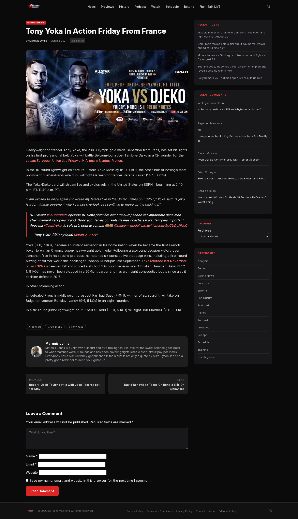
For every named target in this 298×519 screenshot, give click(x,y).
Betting (202, 268)
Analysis (203, 261)
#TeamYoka (52, 225)
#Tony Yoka (76, 326)
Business (203, 283)
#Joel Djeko (55, 326)
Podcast (203, 320)
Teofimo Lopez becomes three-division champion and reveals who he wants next (232, 68)
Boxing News (35, 22)
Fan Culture (205, 297)
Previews (203, 327)
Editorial (203, 290)
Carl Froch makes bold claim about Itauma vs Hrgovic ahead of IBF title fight (232, 45)
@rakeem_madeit (127, 225)
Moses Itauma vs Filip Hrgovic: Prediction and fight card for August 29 (233, 57)
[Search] (268, 6)
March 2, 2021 (85, 235)
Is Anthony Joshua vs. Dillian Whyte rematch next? (230, 109)
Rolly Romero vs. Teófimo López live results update (230, 77)
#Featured (34, 326)
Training (203, 349)
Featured (203, 305)
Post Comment (42, 491)
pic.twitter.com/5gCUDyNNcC (164, 225)
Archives (204, 230)
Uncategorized (207, 357)
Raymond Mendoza (210, 123)
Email (31, 464)
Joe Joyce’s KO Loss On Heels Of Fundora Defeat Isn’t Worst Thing (232, 200)
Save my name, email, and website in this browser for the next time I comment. (90, 480)
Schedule (204, 342)
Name (32, 456)
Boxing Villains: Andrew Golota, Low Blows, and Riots (231, 178)
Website (32, 472)
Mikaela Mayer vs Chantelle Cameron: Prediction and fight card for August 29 (231, 34)
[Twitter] (270, 511)
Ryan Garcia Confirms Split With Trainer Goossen (229, 159)
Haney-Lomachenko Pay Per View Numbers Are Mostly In (232, 138)
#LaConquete (56, 215)
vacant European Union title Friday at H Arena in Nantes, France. (74, 161)
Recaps (202, 335)
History (202, 312)
